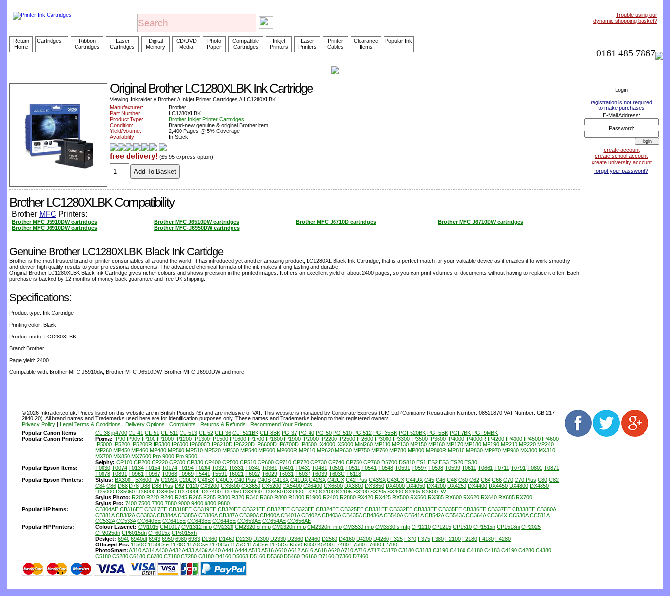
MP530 (230, 450)
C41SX (280, 480)
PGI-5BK (437, 433)
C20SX (169, 480)
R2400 (330, 497)
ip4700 (119, 433)
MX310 (547, 450)
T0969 (186, 474)
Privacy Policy (38, 424)
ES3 (444, 462)
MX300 (528, 450)
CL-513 (188, 433)
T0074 (119, 468)
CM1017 (170, 527)
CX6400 (312, 486)
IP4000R (475, 438)
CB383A (145, 515)
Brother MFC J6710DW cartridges (480, 222)
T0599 (452, 468)
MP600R (287, 450)
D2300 (261, 539)
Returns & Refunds (223, 424)
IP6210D (222, 444)
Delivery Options (145, 424)
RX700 (524, 497)
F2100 (453, 539)
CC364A (476, 515)
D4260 (381, 539)
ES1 (421, 462)
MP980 (510, 450)
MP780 (397, 450)
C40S (264, 480)
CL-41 (136, 433)
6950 (168, 539)
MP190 (491, 444)
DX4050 (415, 486)
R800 (280, 497)
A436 (201, 550)
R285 (209, 497)
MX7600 (141, 456)
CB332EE (400, 509)
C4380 (543, 550)
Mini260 (364, 444)
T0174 (169, 468)
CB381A (104, 515)
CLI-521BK (245, 433)
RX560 (418, 497)
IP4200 (496, 438)
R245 (181, 497)
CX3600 (230, 486)
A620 (334, 550)
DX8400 (252, 491)
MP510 (194, 450)
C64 (485, 480)
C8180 (206, 556)
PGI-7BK (460, 433)
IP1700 (256, 438)
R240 (166, 497)
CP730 (318, 462)
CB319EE (204, 509)
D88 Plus (162, 486)
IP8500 (308, 444)
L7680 (373, 544)
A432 (175, 550)
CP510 (248, 462)
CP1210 (421, 527)
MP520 (212, 450)
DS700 (389, 462)
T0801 (534, 468)
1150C (138, 544)
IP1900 (292, 438)
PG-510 (342, 433)
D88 (145, 486)
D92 (179, 486)
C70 (508, 480)
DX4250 (456, 486)
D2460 (312, 539)
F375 (424, 539)
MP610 (307, 450)
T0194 (186, 468)
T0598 (435, 468)
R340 (252, 497)
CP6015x (159, 533)
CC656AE (299, 521)
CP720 (301, 462)
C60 (463, 480)
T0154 (152, 468)
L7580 (357, 544)
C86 (111, 486)
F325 (396, 539)
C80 (542, 480)
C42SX (317, 480)
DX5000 (104, 491)
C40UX (224, 480)
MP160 (436, 444)
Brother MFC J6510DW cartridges (196, 222)
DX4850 (539, 486)
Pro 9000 (163, 456)
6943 (154, 539)
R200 (138, 497)
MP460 (139, 450)
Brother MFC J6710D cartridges (336, 222)
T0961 (136, 474)
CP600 (266, 462)
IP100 (148, 438)
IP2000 (310, 438)
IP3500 (419, 438)
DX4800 (518, 486)
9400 (197, 503)
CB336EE (474, 509)
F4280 (503, 539)
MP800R (436, 450)
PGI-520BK (412, 433)
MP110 (382, 444)
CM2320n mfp (289, 527)
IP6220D (244, 444)
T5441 (202, 474)
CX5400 (292, 486)
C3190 (440, 550)
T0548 (385, 468)
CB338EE (523, 509)
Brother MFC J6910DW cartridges (54, 228)
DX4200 (436, 486)
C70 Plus (525, 480)
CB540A (393, 515)
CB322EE (278, 509)
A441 (228, 550)
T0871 (551, 468)
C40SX (206, 480)
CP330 (195, 462)
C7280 (189, 556)
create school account (621, 156)
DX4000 (395, 486)
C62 (474, 480)
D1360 (209, 539)
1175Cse (257, 544)
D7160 (326, 556)
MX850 (121, 456)
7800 (157, 503)
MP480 (158, 450)
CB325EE (351, 509)
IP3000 (383, 438)
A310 (135, 550)
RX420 (365, 497)
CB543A (454, 515)
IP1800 (274, 438)
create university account (622, 162)
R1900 (313, 497)
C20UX (187, 480)
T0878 (102, 474)
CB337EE (499, 509)
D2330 (278, 539)
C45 (429, 480)
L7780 (390, 544)
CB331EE (376, 509)
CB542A (434, 515)
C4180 (475, 550)
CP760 (371, 462)
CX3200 (209, 486)
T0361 (269, 468)
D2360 (295, 539)
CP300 (177, 462)
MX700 (103, 456)
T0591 (402, 468)
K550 (296, 544)
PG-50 (324, 433)
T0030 (102, 468)
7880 (171, 503)
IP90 (119, 438)
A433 (188, 550)
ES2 (433, 462)
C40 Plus (245, 480)
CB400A (269, 515)
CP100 (124, 462)
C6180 (137, 556)
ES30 (470, 462)
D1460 (226, 539)
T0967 (152, 474)
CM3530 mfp (358, 527)
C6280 (154, 556)
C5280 (120, 556)
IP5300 (162, 444)
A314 (148, 550)
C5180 (103, 556)
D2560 (329, 539)
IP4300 (514, 438)
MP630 (343, 450)
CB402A (310, 515)
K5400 (325, 544)
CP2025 (531, 527)
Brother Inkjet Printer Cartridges (206, 119)
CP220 (160, 462)
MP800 (416, 450)
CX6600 (333, 486)
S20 (312, 491)
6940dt (139, 539)
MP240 (545, 444)
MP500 (176, 450)
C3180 (406, 550)
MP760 (379, 450)
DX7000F (189, 491)
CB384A (166, 515)
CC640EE (149, 521)
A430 (161, 550)
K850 (310, 544)
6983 (194, 539)
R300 (223, 497)
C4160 (457, 550)
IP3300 (401, 438)
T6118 (353, 474)
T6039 (319, 474)
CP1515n (484, 527)
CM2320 (223, 527)
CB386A (207, 515)
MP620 (325, 450)
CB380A (546, 509)
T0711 (501, 468)
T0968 (169, 474)
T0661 (485, 468)
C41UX (299, 480)
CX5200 (271, 486)
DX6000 (145, 491)
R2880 (348, 497)
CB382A (125, 515)
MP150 (418, 444)
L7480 (341, 544)
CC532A (105, 521)
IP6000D (200, 444)
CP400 (213, 462)
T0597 (419, 468)
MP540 (248, 450)
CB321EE (253, 509)
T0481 (319, 468)
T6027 (252, 474)
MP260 (103, 450)
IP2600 (365, 438)
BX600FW (147, 480)
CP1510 (462, 527)
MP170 (454, 444)
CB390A (248, 515)
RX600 (453, 497)
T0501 (336, 468)
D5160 (257, 556)
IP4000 (455, 438)
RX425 (383, 497)
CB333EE (425, 509)
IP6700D (288, 444)
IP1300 (201, 438)
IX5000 (344, 444)
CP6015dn (134, 533)
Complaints (182, 424)
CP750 (354, 462)
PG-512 (362, 433)
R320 (238, 497)
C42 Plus (356, 480)
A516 (267, 550)
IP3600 (437, 438)
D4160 (347, 539)
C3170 (389, 550)
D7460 (360, 556)
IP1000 (165, 438)
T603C (337, 474)
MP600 (266, 450)
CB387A (228, 515)
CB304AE (106, 509)
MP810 (456, 450)
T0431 (302, 468)
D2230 (244, 539)
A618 (320, 550)
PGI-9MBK (485, 433)
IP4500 (532, 438)
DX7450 (231, 491)
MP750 (361, 450)
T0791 (518, 468)
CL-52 (206, 433)
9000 (184, 503)
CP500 (230, 462)
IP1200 (183, 438)
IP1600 (238, 438)
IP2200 (328, 438)
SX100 (327, 491)
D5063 (240, 556)
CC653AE (249, 521)
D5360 (275, 556)
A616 (307, 550)
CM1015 (148, 527)
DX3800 (353, 486)
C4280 (526, 550)
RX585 (436, 497)
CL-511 (169, 433)
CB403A (331, 515)
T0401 (286, 468)
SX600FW (434, 491)
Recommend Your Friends (281, 424)
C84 (100, 486)
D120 (192, 486)
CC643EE (199, 521)
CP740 (336, 462)
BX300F (124, 480)
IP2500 (346, 438)
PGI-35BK (385, 433)
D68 (123, 486)
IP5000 (103, 444)
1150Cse (158, 544)
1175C (237, 544)
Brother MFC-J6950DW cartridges (197, 228)
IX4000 (326, 444)
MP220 (527, 444)
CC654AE (274, 521)
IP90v (133, 438)
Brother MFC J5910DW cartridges (54, 222)
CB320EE (229, 509)
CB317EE (155, 509)
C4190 (509, 550)
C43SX (377, 480)
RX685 (506, 497)
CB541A (413, 515)
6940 (123, 539)
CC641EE (174, 521)
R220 (152, 497)
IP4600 (550, 438)
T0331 (236, 468)
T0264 (202, 468)
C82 (554, 480)
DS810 (407, 462)
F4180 (486, 539)
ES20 (456, 462)
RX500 (400, 497)
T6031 (286, 474)
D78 (134, 486)
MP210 (509, 444)
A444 (241, 550)
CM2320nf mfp (324, 527)
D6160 (309, 556)
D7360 (343, 556)
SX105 (344, 491)
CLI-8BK (270, 433)
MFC (47, 214)
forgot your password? (621, 171)
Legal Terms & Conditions (90, 424)
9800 (210, 503)
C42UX (335, 480)
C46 (440, 480)
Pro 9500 (186, 456)
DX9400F (295, 491)
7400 (131, 503)
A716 (360, 550)
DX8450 (273, 491)
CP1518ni (508, 527)
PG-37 (289, 433)
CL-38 (102, 433)
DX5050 (125, 491)
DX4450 (498, 486)
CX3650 (250, 486)
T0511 (352, 468)
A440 (214, 550)
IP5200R (141, 444)
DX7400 (211, 491)
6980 (181, 539)
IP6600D (266, 444)
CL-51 (152, 433)
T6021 (236, 474)
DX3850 (374, 486)
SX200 (361, 491)
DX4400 (477, 486)
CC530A (518, 515)
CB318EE (180, 509)
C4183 (492, 550)
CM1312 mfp (196, 527)
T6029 (269, 474)
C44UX (414, 480)
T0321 (219, 468)
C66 (497, 480)
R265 (195, 497)
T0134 (136, 468)
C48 (452, 480)
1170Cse (197, 544)
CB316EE (131, 509)
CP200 (142, 462)
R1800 (296, 497)
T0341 (252, 468)
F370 (410, 539)
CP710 (283, 462)
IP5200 (121, 444)
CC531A (539, 515)
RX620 (471, 497)
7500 (144, 503)
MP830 (474, 450)
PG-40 (306, 433)
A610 (281, 550)
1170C (177, 544)
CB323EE (302, 509)
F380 (438, 539)
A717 (373, 550)
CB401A (290, 515)
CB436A (372, 515)
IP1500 (219, 438)
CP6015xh (184, 533)
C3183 (423, 550)
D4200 (364, 539)
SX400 (395, 491)
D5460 (292, 556)
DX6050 (166, 491)
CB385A (187, 515)
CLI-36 (223, 433)
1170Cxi (219, 544)
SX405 (412, 491)
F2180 (469, 539)
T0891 (119, 474)
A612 (294, 550)
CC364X (497, 515)
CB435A (351, 515)
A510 (254, 550)
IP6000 (180, 444)
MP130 (400, 444)
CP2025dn (107, 533)
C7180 (172, 556)
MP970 (492, 450)
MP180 (472, 444)
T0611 (469, 468)
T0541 (369, 468)
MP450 (121, 450)
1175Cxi (278, 544)
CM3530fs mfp (392, 527)
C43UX (395, 480)
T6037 (302, 474)
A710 (347, 550)
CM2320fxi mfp (253, 527)
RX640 (489, 497)
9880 (224, 503)
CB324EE (327, 509)
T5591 (219, 474)
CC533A (126, 521)
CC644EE (224, 521)
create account (622, 150)
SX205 (378, 491)
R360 (266, 497)
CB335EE (450, 509)
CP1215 (441, 527)
